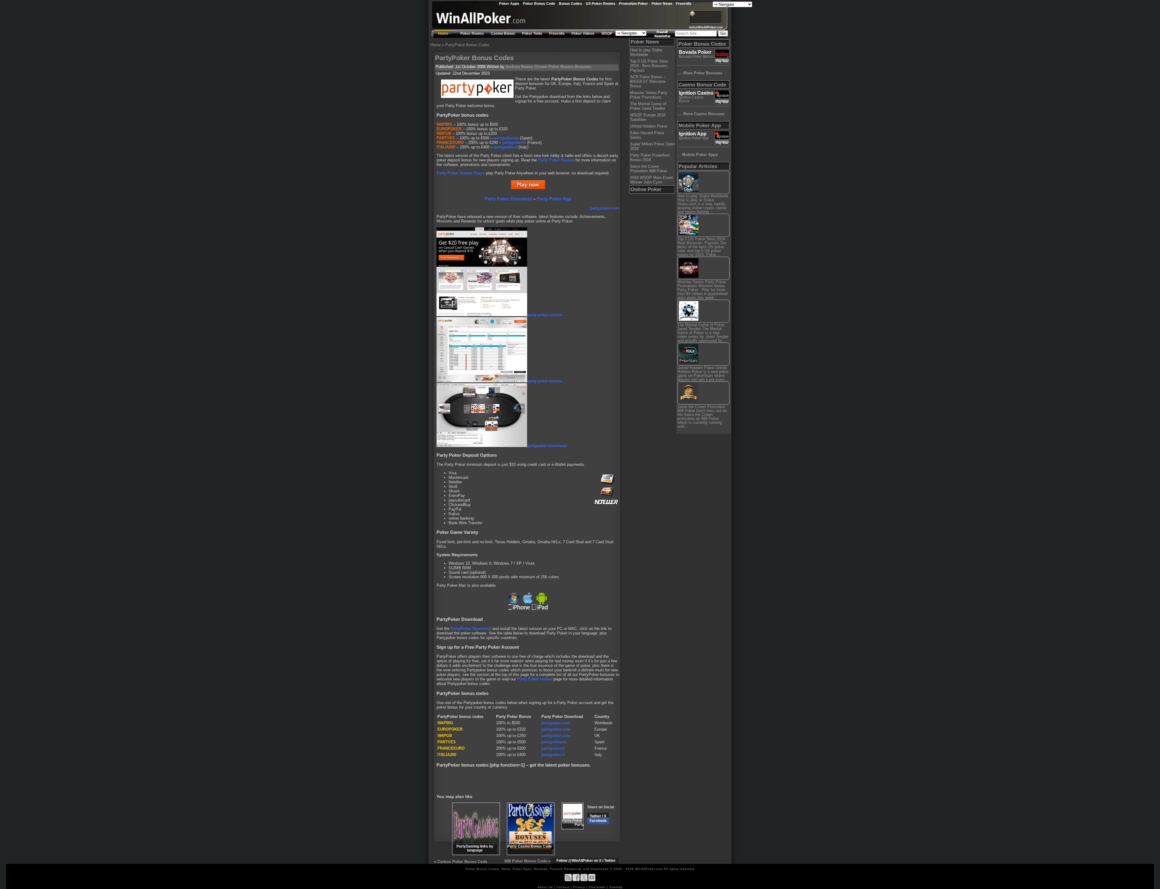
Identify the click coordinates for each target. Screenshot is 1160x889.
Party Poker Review (556, 160)
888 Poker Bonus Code (525, 861)
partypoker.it (505, 147)
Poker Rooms (472, 33)
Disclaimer (598, 887)
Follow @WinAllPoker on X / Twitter (586, 860)
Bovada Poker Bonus (696, 56)
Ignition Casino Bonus (691, 99)
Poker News (662, 3)
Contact (563, 887)
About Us (545, 887)
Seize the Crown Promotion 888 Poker (648, 168)
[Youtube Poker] (591, 880)
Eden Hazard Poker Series (647, 135)
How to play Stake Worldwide (646, 52)
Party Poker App (554, 198)
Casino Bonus (503, 33)
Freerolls (683, 3)
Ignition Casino (696, 93)
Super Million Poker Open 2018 (652, 146)
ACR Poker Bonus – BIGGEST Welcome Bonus (647, 81)
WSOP (606, 33)
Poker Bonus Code (539, 3)
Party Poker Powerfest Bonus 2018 (650, 157)
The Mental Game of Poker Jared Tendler (648, 106)
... (697, 154)
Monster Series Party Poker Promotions (648, 94)
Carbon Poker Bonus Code (462, 861)
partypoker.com (555, 723)
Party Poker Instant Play (459, 173)
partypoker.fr (514, 142)
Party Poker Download (508, 198)
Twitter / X (598, 816)
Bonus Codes (570, 3)
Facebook (598, 821)
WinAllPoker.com (649, 869)
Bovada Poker (695, 52)
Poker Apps (509, 3)
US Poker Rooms (600, 3)
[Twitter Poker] (584, 880)
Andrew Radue (519, 66)
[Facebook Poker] (576, 880)
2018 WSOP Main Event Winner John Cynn (651, 179)
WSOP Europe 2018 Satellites (647, 117)
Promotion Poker (633, 3)
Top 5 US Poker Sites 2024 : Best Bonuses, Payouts (649, 66)
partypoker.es (506, 138)
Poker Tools (532, 33)
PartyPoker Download (471, 628)
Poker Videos (583, 33)
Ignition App (693, 133)
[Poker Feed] (568, 880)
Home (443, 33)
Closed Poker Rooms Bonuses (562, 66)
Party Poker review (534, 679)
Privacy (579, 887)
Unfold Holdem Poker (648, 126)
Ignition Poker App (694, 138)
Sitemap (616, 887)
